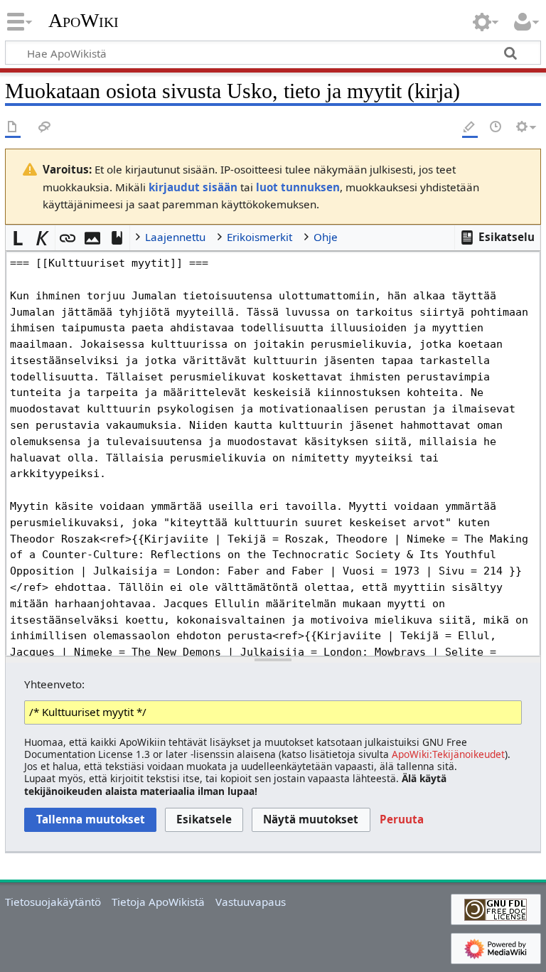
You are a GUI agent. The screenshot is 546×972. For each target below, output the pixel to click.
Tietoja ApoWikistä (158, 901)
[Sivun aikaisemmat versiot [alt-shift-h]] (496, 127)
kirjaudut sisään (193, 187)
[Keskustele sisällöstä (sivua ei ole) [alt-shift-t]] (45, 127)
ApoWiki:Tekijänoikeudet (448, 754)
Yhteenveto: (54, 684)
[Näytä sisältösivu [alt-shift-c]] (13, 127)
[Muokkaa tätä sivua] (470, 127)
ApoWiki (83, 21)
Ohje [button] (326, 237)
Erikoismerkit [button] (259, 237)
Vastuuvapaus (250, 901)
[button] (497, 237)
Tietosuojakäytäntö (53, 901)
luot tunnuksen (298, 187)
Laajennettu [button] (175, 237)
